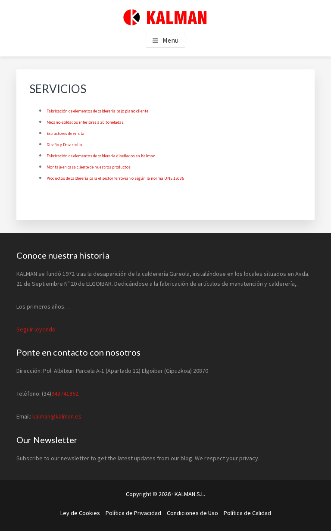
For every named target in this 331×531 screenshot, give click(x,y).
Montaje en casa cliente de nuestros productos (89, 167)
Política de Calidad (247, 513)
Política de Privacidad (133, 513)
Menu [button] (170, 40)
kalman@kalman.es (56, 416)
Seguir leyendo (36, 329)
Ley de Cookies (80, 513)
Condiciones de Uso (192, 513)
